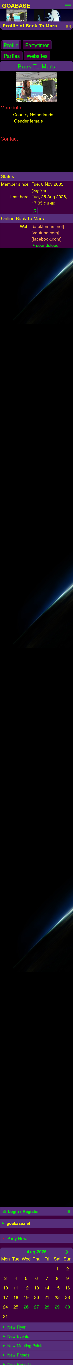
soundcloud (47, 245)
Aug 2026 (36, 1251)
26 (26, 1306)
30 (67, 1306)
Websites (37, 55)
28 (46, 1306)
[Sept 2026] (67, 1251)
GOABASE (16, 5)
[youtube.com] (45, 232)
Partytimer (37, 45)
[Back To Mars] (16, 17)
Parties (12, 55)
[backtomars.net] (48, 226)
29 (57, 1306)
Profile (11, 45)
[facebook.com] (46, 239)
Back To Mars (36, 66)
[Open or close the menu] (68, 3)
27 (36, 1306)
